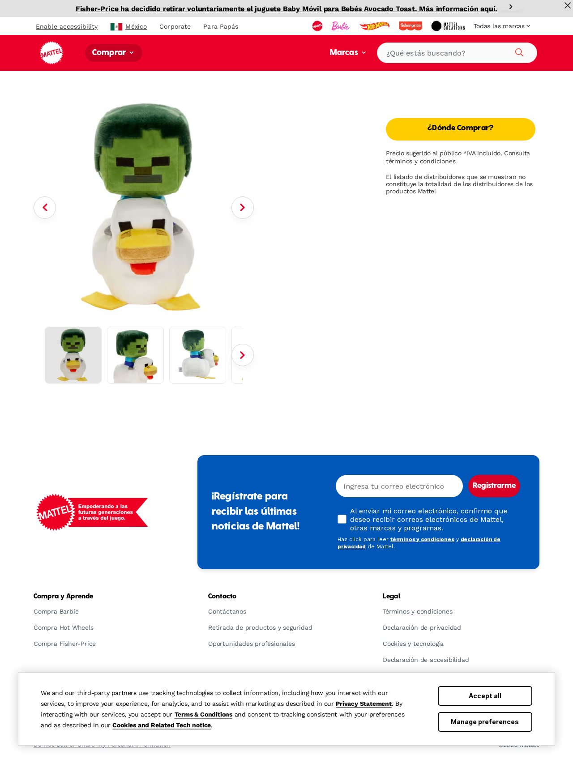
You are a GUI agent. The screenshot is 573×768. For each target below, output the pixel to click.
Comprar (110, 53)
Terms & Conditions (203, 714)
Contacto (222, 596)
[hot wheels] (375, 26)
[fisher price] (411, 26)
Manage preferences (485, 721)
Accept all (485, 696)
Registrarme (494, 486)
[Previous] (45, 207)
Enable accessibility (67, 26)
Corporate (175, 26)
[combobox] (457, 53)
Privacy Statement (364, 703)
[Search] (518, 51)
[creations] (449, 26)
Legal (391, 596)
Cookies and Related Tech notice (161, 725)
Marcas (345, 53)
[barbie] (341, 26)
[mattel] (318, 26)
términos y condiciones (421, 161)
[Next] (511, 7)
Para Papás (220, 26)
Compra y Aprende (63, 596)
